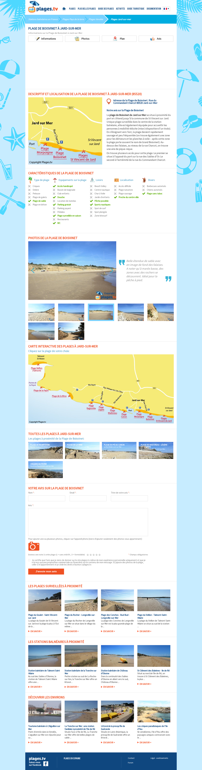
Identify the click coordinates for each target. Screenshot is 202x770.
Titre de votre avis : (120, 493)
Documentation (154, 9)
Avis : (31, 505)
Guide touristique (135, 9)
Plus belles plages (87, 9)
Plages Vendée (96, 19)
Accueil (64, 8)
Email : (73, 493)
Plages (72, 9)
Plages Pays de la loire (73, 19)
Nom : (31, 493)
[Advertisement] (101, 64)
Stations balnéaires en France (43, 19)
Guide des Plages (106, 9)
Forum (130, 762)
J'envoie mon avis (46, 571)
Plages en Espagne (72, 758)
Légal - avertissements (159, 758)
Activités (120, 9)
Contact (131, 758)
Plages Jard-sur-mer (121, 19)
